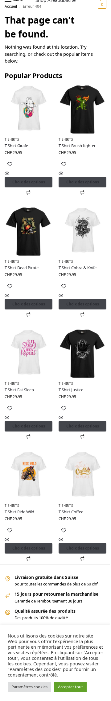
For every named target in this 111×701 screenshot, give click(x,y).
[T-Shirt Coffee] (82, 476)
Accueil (11, 6)
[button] (101, 4)
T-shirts (12, 139)
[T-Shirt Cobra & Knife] (82, 232)
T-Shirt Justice (71, 389)
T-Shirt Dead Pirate (22, 267)
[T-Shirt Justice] (82, 354)
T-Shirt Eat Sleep (19, 389)
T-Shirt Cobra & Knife (78, 267)
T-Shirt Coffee (71, 512)
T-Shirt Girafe (16, 145)
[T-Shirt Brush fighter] (82, 109)
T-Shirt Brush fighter (77, 145)
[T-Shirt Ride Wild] (28, 476)
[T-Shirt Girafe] (28, 109)
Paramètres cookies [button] (29, 687)
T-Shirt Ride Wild (19, 512)
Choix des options (28, 182)
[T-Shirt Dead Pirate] (28, 232)
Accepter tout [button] (70, 687)
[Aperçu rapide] (28, 173)
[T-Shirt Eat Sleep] (28, 354)
